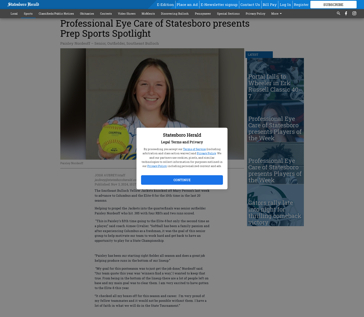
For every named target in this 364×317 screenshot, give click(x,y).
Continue (182, 180)
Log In (285, 4)
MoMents (148, 13)
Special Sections (228, 13)
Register (301, 4)
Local (14, 13)
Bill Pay (270, 4)
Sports (28, 13)
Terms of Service (194, 149)
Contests (106, 13)
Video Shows (127, 13)
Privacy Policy (206, 153)
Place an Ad (187, 4)
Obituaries (87, 13)
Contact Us (250, 4)
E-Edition (165, 4)
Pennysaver (203, 13)
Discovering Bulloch (175, 13)
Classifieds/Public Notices (56, 13)
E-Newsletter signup (219, 4)
